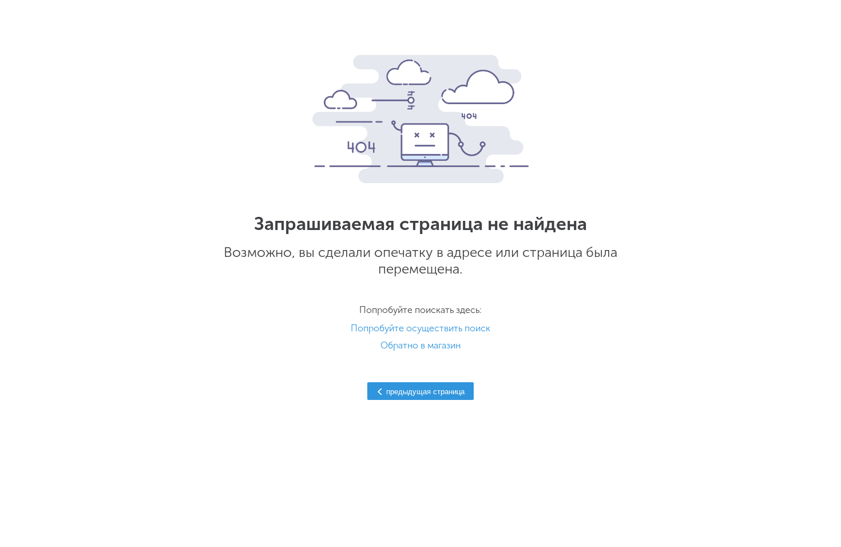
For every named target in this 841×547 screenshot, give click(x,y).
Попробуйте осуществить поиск (420, 328)
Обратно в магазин (420, 345)
